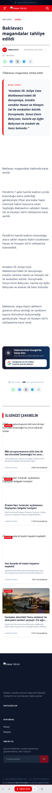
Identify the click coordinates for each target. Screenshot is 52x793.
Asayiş (18, 19)
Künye (6, 726)
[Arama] (47, 8)
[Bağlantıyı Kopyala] (30, 61)
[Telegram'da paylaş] (24, 61)
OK (44, 759)
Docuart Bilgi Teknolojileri (18, 782)
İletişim (7, 732)
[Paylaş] (41, 789)
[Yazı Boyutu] (9, 789)
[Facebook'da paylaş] (11, 61)
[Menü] (5, 8)
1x (35, 789)
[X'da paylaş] (17, 61)
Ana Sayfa (7, 19)
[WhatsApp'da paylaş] (5, 61)
